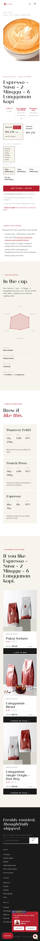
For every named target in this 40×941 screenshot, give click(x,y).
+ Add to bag (20, 652)
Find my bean (8, 873)
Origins (6, 890)
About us (6, 883)
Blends (5, 862)
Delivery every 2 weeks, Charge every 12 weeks (7, 154)
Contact (6, 907)
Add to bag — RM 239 (21, 188)
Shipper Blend (25, 921)
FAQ (4, 897)
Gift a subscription (10, 869)
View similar (18, 928)
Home (5, 12)
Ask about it (31, 928)
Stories (5, 886)
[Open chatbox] (35, 937)
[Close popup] (36, 913)
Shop (10, 12)
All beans (6, 854)
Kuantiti (7, 164)
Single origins (8, 858)
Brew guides (7, 894)
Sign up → (34, 840)
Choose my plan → (20, 721)
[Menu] (35, 4)
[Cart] (30, 4)
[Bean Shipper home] (8, 4)
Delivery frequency (12, 144)
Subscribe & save (9, 865)
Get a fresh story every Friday (18, 835)
